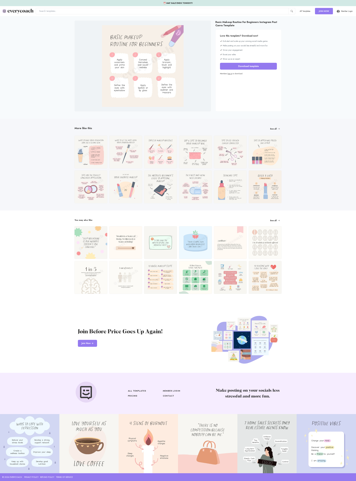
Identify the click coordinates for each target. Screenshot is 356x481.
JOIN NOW (324, 11)
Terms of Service (64, 477)
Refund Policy (47, 477)
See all (273, 128)
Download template (248, 66)
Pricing (133, 395)
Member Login (347, 11)
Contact (168, 395)
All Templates (305, 11)
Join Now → (87, 343)
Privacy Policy (31, 477)
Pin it (82, 25)
